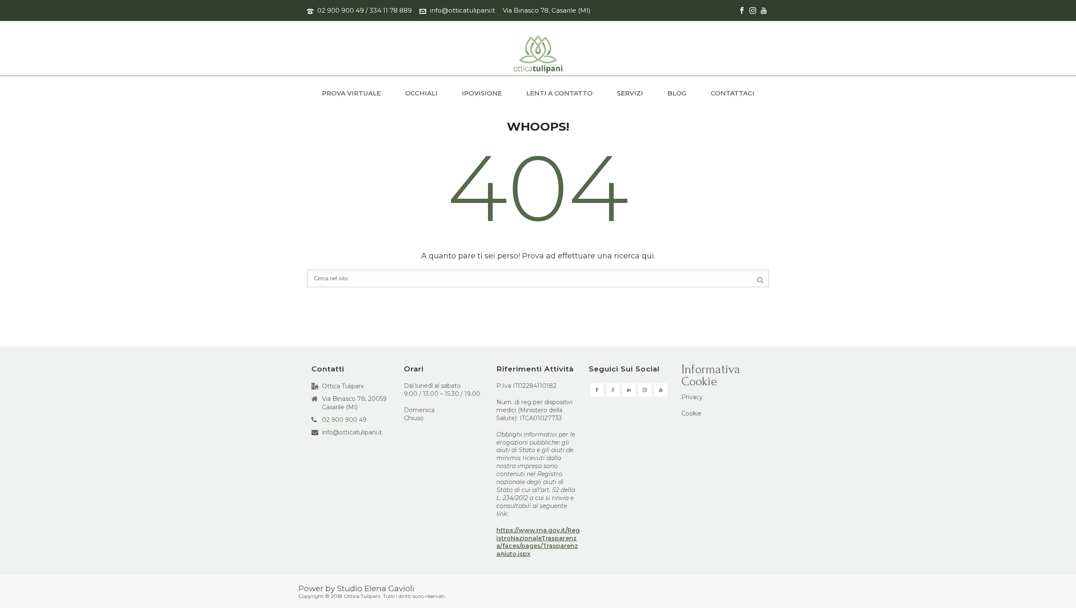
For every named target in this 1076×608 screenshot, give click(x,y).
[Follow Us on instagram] (644, 390)
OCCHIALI (421, 93)
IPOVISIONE (482, 93)
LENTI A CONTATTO (559, 93)
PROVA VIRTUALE (351, 93)
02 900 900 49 (344, 420)
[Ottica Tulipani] (538, 54)
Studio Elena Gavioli (375, 588)
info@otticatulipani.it (462, 10)
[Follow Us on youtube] (660, 390)
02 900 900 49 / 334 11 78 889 (364, 10)
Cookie (691, 413)
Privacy (692, 397)
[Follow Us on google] (613, 390)
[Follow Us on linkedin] (629, 390)
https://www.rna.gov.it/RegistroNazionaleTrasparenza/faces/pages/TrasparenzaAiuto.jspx (538, 542)
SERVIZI (630, 93)
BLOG (676, 93)
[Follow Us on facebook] (597, 390)
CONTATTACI (732, 93)
